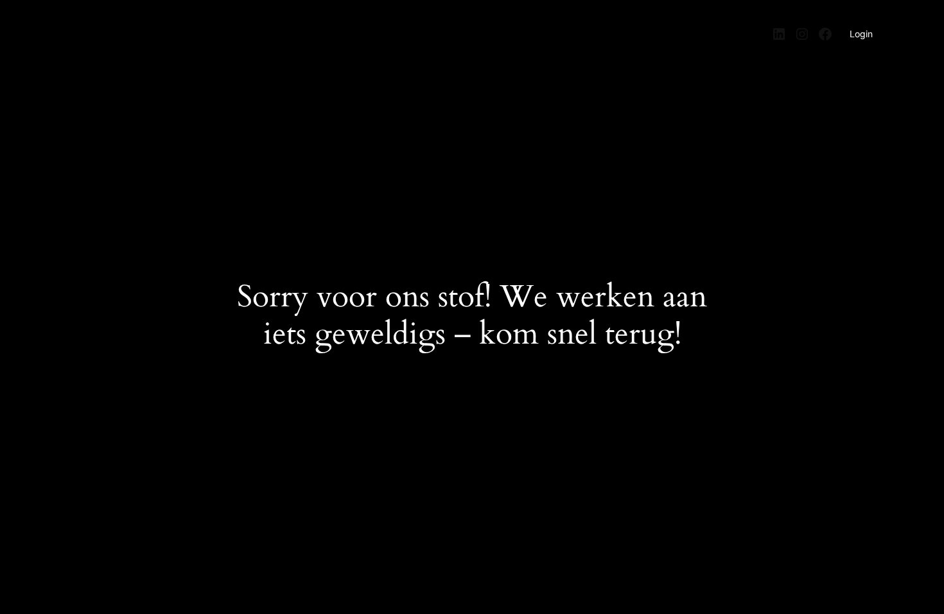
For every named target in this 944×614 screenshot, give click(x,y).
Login (861, 33)
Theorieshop (99, 27)
